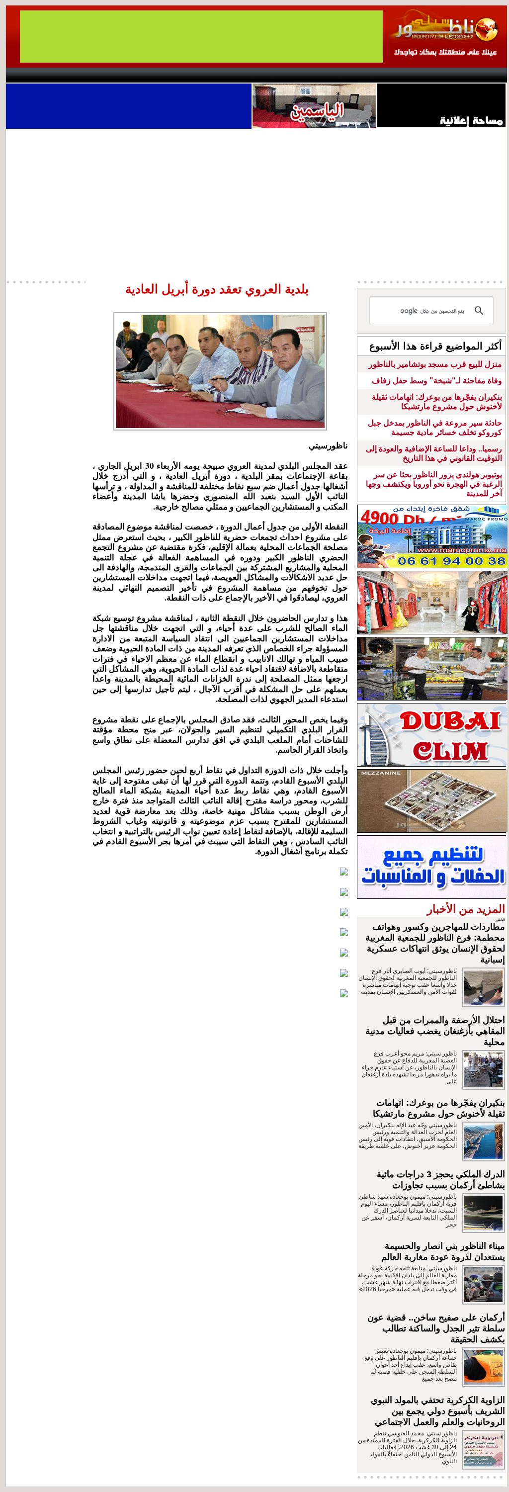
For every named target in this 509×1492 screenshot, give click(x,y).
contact (35, 75)
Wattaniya (275, 75)
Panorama (144, 75)
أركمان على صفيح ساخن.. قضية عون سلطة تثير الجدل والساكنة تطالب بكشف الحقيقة (436, 1328)
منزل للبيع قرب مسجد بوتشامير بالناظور (435, 364)
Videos (195, 75)
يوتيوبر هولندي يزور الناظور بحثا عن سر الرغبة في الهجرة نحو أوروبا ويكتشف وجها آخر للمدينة (434, 484)
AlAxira (74, 75)
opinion (105, 75)
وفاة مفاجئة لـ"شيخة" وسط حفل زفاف (437, 380)
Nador (442, 75)
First (484, 75)
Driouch (401, 75)
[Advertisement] (256, 203)
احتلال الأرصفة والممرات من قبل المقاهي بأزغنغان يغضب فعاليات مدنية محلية (435, 1031)
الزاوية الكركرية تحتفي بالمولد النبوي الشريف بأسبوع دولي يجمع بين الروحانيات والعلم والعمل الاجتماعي (438, 1411)
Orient (313, 75)
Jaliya (237, 75)
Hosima (355, 75)
